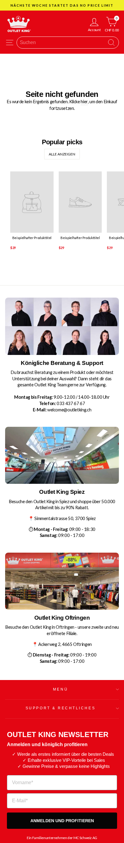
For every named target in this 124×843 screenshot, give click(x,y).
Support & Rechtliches (60, 708)
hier (84, 101)
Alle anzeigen (62, 154)
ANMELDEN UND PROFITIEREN (62, 820)
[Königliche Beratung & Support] (62, 326)
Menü (60, 689)
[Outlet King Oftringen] (62, 581)
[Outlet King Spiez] (62, 455)
